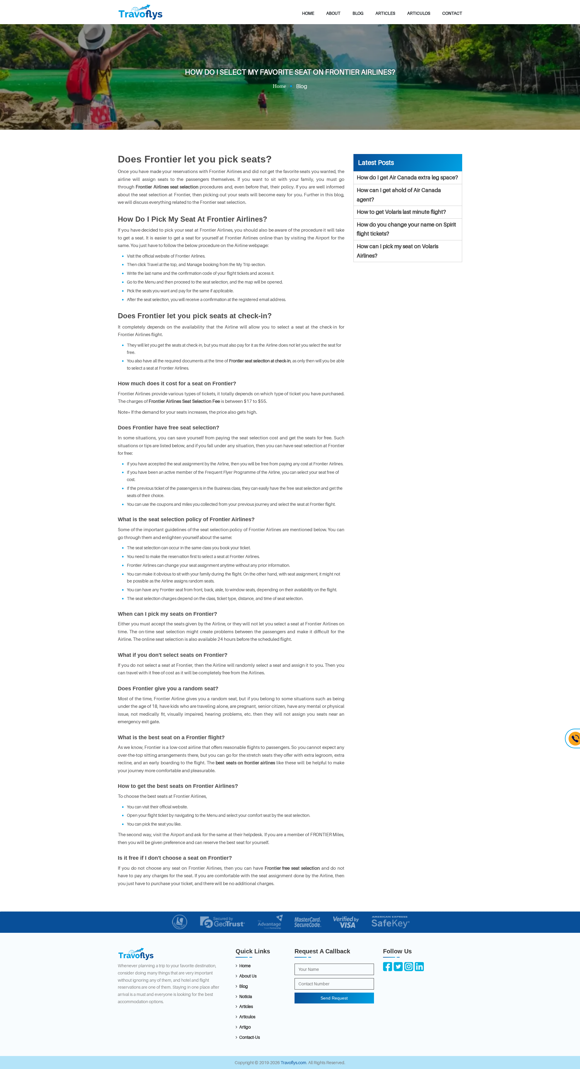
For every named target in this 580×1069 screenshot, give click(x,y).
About (333, 13)
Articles (385, 13)
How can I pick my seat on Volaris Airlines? (397, 251)
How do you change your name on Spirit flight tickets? (406, 229)
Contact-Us (249, 1037)
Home (308, 13)
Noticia (245, 996)
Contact (452, 13)
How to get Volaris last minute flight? (401, 212)
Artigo (245, 1026)
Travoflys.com (293, 1062)
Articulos (418, 13)
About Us (247, 975)
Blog (358, 13)
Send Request (334, 998)
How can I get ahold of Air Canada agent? (399, 195)
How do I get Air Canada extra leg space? (407, 177)
